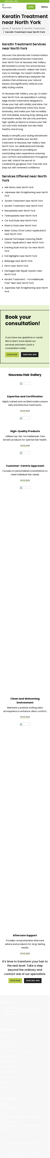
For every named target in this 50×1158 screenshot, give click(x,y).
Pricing (5, 1077)
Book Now (12, 354)
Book (30, 7)
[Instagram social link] (7, 1021)
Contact (6, 1092)
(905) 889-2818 (30, 354)
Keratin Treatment (34, 28)
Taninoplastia (9, 1072)
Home (5, 28)
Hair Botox (7, 1061)
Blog (4, 1087)
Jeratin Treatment (12, 1056)
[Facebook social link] (4, 1021)
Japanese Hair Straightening (17, 1051)
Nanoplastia (8, 1066)
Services (16, 28)
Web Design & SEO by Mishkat (25, 1153)
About (5, 1082)
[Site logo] (7, 6)
